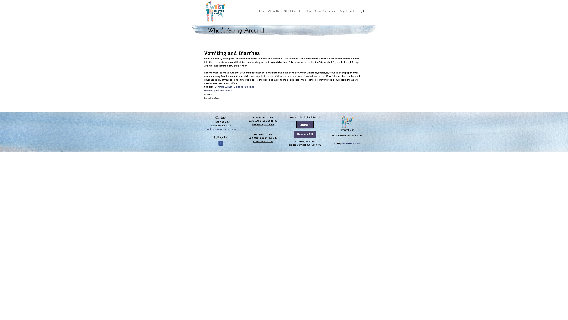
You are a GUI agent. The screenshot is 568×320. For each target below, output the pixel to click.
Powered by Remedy (218, 90)
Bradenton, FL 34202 (263, 124)
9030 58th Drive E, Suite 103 (263, 120)
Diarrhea (249, 86)
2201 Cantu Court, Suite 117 (263, 137)
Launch (305, 125)
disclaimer (208, 94)
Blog (308, 11)
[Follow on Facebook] (220, 143)
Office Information (292, 11)
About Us (273, 11)
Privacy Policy (347, 129)
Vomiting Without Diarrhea (229, 86)
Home (261, 11)
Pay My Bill (305, 134)
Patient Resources (324, 11)
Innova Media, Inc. (351, 143)
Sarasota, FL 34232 (263, 141)
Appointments (347, 11)
